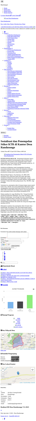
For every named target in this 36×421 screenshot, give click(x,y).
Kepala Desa (10, 51)
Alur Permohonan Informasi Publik (16, 104)
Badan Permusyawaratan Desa (15, 57)
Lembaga (6, 60)
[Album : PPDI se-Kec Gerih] (9, 281)
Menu (3, 132)
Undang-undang (11, 87)
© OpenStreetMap (26, 349)
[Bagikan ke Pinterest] (4, 258)
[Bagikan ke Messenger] (4, 259)
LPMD (9, 65)
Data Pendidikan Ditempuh (14, 74)
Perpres (9, 92)
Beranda (6, 135)
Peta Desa (10, 45)
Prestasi (9, 42)
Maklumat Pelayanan (13, 117)
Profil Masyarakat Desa (13, 36)
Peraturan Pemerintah (13, 90)
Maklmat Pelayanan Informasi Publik (17, 102)
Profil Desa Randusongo (13, 35)
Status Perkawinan (12, 83)
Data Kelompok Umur (13, 80)
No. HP (3, 242)
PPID (5, 98)
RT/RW (9, 62)
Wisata (9, 111)
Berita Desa (7, 9)
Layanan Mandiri (5, 15)
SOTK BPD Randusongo (14, 56)
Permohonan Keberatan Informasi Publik (18, 108)
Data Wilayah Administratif (14, 71)
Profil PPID (10, 99)
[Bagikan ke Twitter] (4, 253)
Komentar (4, 237)
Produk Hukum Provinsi (13, 93)
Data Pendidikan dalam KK (14, 72)
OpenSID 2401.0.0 (14, 416)
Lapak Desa (10, 113)
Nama (3, 239)
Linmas (9, 66)
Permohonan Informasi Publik (15, 105)
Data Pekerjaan (11, 75)
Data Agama (10, 77)
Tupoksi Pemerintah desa (14, 54)
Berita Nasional (8, 12)
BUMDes (10, 68)
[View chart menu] (34, 289)
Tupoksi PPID (11, 101)
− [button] (3, 338)
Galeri (4, 269)
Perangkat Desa (11, 53)
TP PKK (9, 63)
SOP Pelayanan (11, 119)
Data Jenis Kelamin (12, 78)
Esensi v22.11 (4, 416)
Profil (5, 33)
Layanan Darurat (11, 129)
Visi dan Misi (10, 41)
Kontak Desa (10, 128)
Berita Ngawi (7, 11)
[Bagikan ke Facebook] (4, 252)
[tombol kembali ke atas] (1, 410)
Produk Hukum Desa (13, 96)
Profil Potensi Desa (12, 38)
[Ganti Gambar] (15, 245)
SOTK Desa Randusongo (14, 50)
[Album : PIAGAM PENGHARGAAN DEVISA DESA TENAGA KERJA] (18, 274)
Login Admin (15, 15)
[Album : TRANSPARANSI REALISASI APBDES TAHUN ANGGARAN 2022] (18, 280)
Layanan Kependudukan (13, 120)
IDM (8, 47)
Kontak (6, 125)
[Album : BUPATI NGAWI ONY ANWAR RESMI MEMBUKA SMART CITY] (18, 277)
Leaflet (21, 349)
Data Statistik (7, 69)
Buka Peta (3, 384)
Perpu (8, 89)
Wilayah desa (10, 44)
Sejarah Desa (10, 39)
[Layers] (32, 336)
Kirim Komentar (5, 249)
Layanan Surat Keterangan (14, 122)
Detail (9, 384)
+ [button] (3, 335)
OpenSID (33, 349)
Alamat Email (4, 241)
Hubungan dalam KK (13, 84)
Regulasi (6, 86)
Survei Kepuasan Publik (13, 123)
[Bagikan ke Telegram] (4, 256)
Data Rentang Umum (13, 81)
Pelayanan (7, 116)
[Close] (1, 391)
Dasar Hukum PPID (12, 107)
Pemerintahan (8, 48)
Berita (5, 8)
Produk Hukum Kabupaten (14, 95)
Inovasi (6, 110)
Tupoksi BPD (11, 59)
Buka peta (3, 350)
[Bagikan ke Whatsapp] (4, 255)
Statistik (5, 285)
